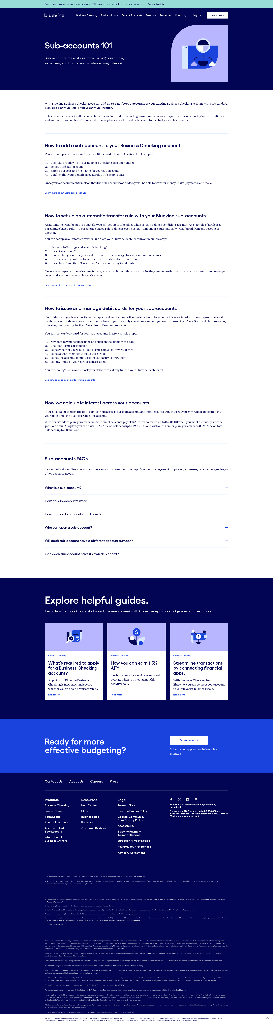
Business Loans (109, 15)
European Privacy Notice (134, 840)
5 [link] (78, 429)
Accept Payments (132, 15)
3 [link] (81, 119)
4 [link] (152, 153)
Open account (189, 740)
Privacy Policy (130, 1018)
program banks (192, 816)
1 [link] (123, 62)
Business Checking (87, 15)
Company (180, 15)
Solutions (151, 15)
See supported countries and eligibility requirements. (156, 953)
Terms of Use (126, 805)
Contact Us (53, 781)
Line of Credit (54, 811)
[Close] (267, 1017)
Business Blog (90, 816)
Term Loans (52, 816)
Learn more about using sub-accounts (65, 192)
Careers (96, 781)
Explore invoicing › (157, 4)
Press (114, 781)
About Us (76, 781)
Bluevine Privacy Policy (133, 811)
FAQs (84, 811)
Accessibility (126, 825)
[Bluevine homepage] (55, 15)
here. (140, 1000)
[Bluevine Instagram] (196, 799)
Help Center (89, 805)
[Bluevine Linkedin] (187, 799)
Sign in (197, 15)
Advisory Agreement (131, 852)
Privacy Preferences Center (186, 1020)
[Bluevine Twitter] (179, 799)
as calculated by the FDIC (135, 876)
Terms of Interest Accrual (163, 899)
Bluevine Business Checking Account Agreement (174, 910)
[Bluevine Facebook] (171, 799)
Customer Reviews (93, 828)
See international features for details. (75, 956)
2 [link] (201, 115)
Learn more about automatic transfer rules (68, 285)
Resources (165, 15)
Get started (217, 15)
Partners (87, 822)
